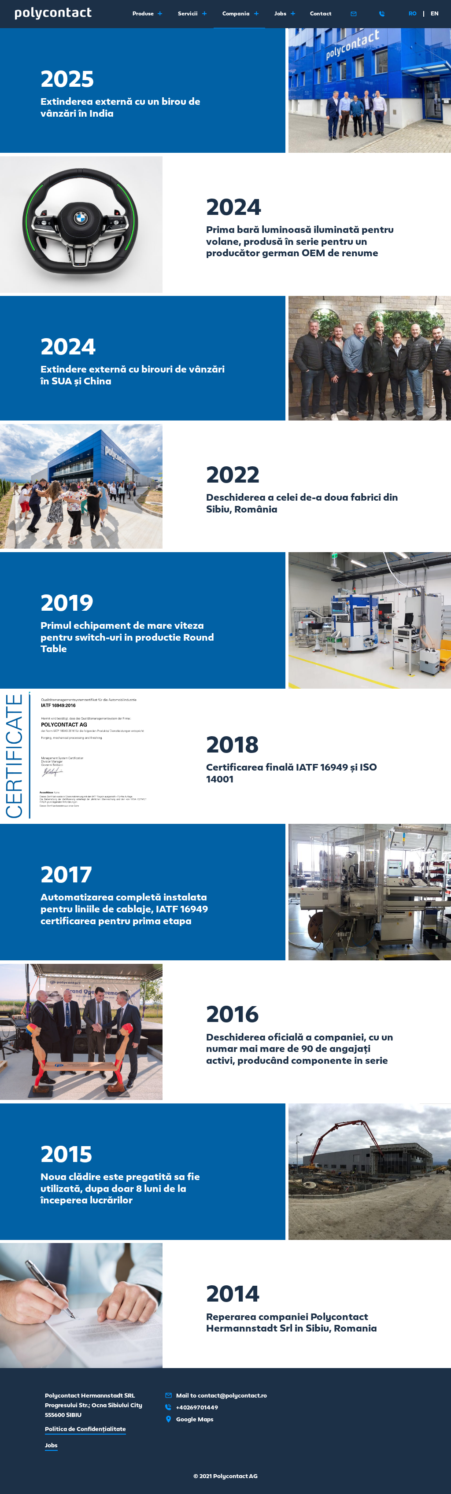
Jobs (51, 1445)
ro (413, 14)
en (435, 14)
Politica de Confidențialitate (85, 1428)
